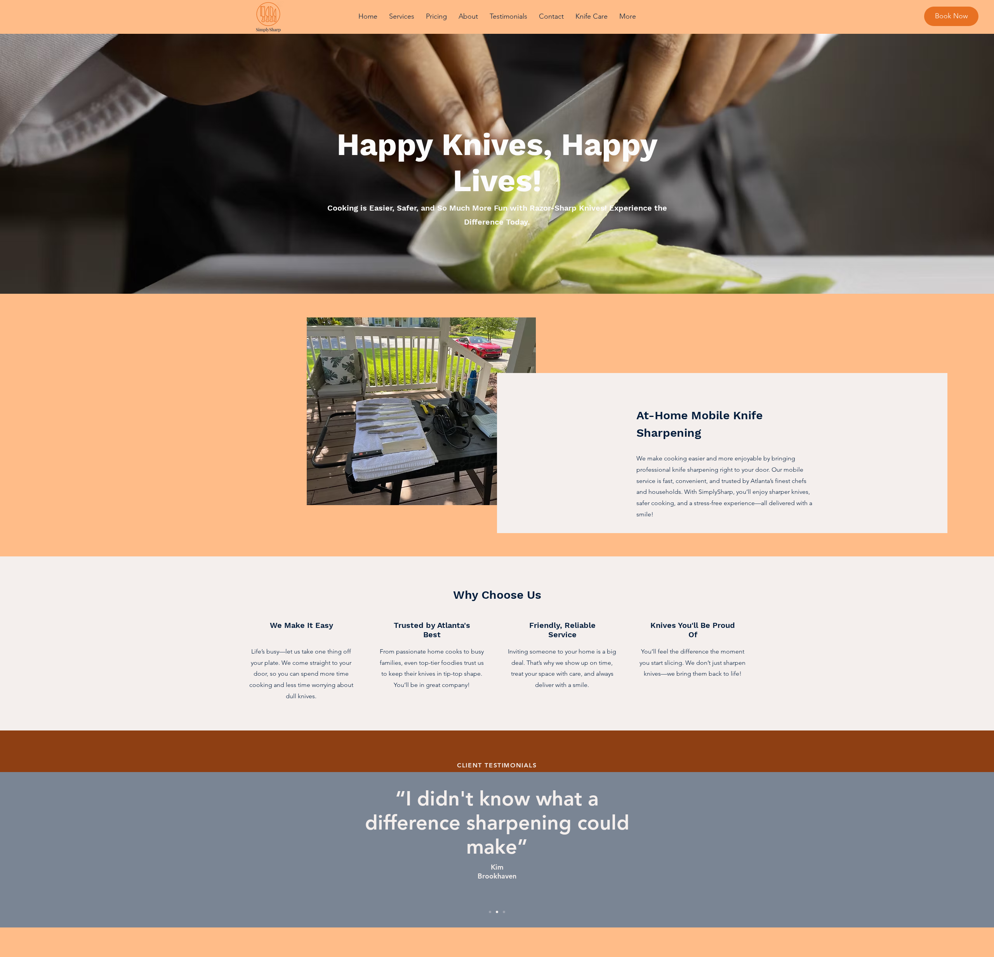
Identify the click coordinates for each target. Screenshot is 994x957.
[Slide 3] (504, 912)
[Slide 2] (497, 912)
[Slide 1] (490, 912)
